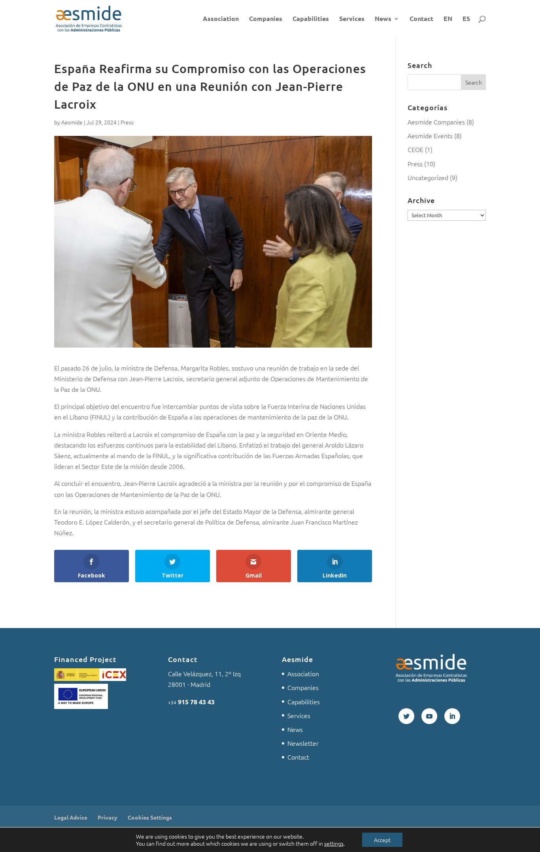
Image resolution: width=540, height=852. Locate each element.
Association (221, 19)
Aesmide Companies (436, 121)
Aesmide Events (430, 135)
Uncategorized (428, 177)
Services (351, 19)
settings (334, 843)
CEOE (415, 149)
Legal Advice (70, 817)
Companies (265, 19)
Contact (421, 19)
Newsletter (303, 743)
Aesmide (72, 122)
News (383, 19)
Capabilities (311, 19)
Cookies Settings (150, 817)
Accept (382, 840)
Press (127, 122)
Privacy (107, 817)
